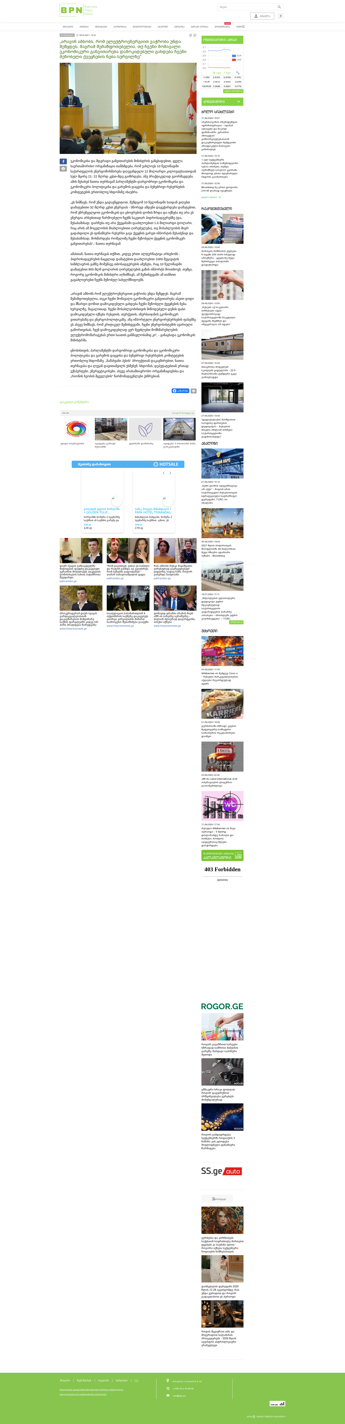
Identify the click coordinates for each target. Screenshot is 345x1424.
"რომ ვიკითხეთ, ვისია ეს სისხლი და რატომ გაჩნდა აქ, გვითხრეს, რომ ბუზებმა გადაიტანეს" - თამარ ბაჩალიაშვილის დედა (128, 570)
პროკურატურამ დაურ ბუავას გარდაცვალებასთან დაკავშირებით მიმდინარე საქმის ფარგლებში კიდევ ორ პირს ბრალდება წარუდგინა (79, 619)
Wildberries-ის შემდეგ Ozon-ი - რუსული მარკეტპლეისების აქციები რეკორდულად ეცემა (219, 678)
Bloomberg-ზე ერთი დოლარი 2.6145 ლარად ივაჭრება (219, 189)
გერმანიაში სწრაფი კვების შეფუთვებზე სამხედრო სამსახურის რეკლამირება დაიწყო (218, 731)
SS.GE (65, 413)
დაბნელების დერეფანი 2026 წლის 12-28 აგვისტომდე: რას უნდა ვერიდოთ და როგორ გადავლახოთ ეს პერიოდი (220, 1291)
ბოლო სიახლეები (217, 112)
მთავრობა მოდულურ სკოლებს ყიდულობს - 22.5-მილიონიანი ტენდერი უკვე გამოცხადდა (218, 372)
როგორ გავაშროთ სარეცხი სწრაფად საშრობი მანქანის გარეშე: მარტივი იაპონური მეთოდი (219, 1049)
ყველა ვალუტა (232, 91)
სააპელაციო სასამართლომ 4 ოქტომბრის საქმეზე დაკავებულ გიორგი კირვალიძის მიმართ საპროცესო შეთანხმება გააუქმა (128, 617)
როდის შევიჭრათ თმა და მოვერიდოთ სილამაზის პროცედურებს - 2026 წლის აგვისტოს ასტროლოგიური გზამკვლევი (218, 1338)
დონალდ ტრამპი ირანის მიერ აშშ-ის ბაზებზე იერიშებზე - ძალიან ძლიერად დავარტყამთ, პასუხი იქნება (174, 617)
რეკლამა (103, 1380)
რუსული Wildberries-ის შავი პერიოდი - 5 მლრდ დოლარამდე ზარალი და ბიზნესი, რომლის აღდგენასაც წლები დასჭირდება (218, 837)
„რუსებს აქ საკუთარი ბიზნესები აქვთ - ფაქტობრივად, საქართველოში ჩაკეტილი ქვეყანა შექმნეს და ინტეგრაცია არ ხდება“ (218, 316)
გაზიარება (183, 390)
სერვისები (122, 1380)
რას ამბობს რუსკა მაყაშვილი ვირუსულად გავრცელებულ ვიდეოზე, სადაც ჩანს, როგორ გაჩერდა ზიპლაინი (173, 570)
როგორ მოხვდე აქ (183, 413)
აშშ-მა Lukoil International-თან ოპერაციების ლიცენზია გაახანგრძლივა (219, 782)
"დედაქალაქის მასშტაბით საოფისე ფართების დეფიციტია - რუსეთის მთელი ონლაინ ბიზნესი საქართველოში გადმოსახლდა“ (218, 428)
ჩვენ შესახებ (84, 1380)
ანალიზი (209, 443)
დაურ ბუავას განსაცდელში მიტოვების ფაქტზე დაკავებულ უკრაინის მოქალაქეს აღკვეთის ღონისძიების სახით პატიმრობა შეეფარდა (80, 571)
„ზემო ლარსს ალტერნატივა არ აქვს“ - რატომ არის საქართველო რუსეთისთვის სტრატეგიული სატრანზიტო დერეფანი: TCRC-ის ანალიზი (219, 494)
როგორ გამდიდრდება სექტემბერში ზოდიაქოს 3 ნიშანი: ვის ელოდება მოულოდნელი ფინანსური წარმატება (218, 1141)
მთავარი (65, 1380)
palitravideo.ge (68, 581)
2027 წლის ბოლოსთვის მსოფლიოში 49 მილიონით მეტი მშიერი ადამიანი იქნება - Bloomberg (218, 550)
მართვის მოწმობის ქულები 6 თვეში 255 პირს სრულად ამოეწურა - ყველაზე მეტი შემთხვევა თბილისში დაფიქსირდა (218, 258)
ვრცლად (235, 622)
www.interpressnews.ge (73, 628)
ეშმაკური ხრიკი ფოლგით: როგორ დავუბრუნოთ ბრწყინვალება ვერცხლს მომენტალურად (218, 1094)
